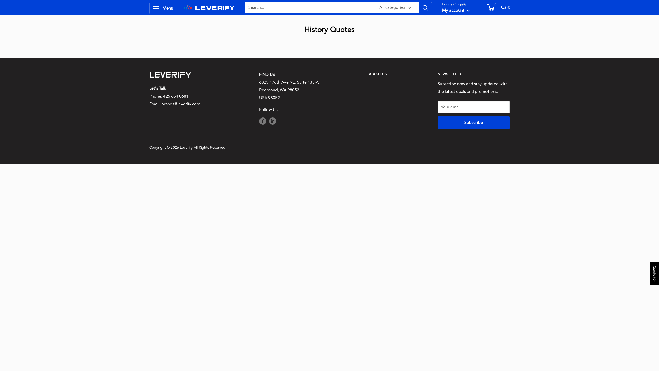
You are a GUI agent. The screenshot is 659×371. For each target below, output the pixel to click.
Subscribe (473, 123)
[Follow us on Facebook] (262, 121)
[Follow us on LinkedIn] (272, 121)
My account (454, 10)
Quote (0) (654, 273)
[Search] (425, 7)
